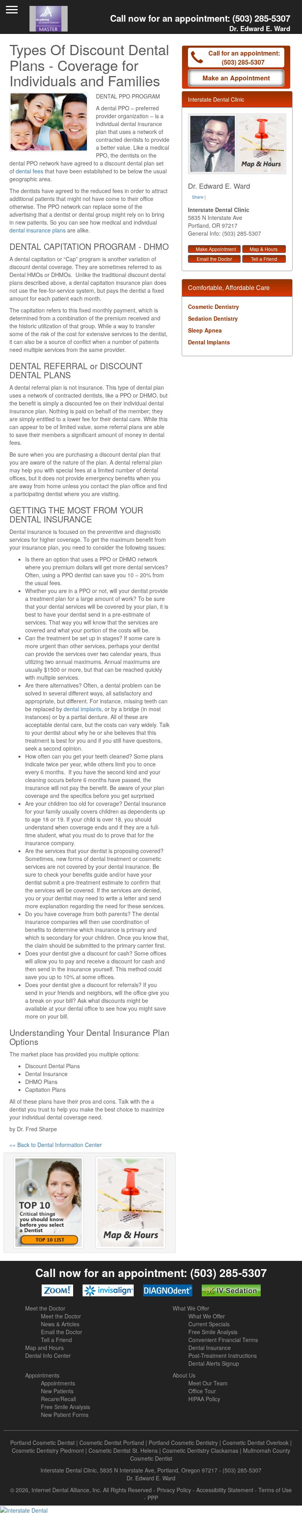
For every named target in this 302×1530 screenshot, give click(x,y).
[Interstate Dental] (151, 1510)
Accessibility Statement (224, 1490)
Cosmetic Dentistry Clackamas (200, 1450)
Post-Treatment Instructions (222, 1355)
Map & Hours (264, 248)
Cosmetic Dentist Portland (111, 1442)
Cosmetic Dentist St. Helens (123, 1450)
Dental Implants (209, 342)
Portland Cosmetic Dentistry (183, 1442)
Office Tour (202, 1391)
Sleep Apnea (205, 330)
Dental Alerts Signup (213, 1363)
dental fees (29, 171)
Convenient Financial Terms (223, 1340)
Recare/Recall (58, 1399)
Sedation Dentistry (213, 318)
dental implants (82, 709)
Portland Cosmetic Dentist (42, 1442)
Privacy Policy (174, 1490)
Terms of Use (275, 1490)
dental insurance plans (37, 230)
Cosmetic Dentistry (213, 306)
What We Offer (191, 1308)
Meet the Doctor (45, 1308)
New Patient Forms (64, 1414)
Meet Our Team (208, 1383)
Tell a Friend (264, 258)
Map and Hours (44, 1348)
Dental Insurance (209, 1348)
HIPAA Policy (204, 1399)
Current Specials (209, 1324)
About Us (184, 1375)
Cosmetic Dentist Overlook (256, 1442)
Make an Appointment (236, 77)
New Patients (57, 1391)
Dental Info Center (48, 1355)
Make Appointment (216, 248)
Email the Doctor (214, 258)
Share (197, 196)
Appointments (42, 1375)
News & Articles (60, 1324)
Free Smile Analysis (213, 1332)
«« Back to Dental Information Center (55, 1145)
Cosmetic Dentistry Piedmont (48, 1450)
